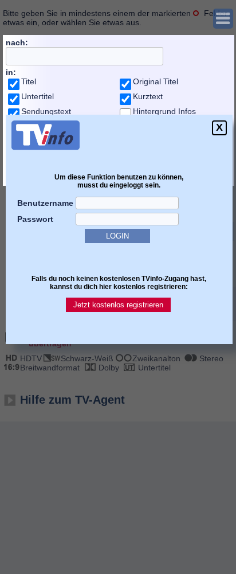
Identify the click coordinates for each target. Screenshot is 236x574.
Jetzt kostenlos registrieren (118, 304)
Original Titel (155, 81)
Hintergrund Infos (164, 111)
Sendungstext (46, 111)
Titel (28, 81)
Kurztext (148, 96)
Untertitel (37, 96)
